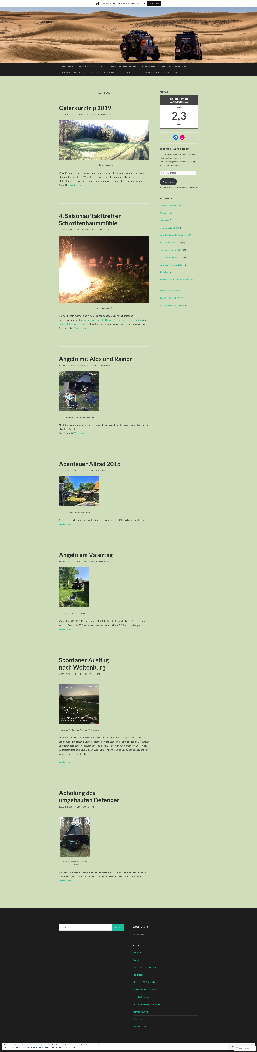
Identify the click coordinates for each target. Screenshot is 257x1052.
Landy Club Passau (68, 323)
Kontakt (99, 66)
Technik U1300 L (130, 73)
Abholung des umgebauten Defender (89, 796)
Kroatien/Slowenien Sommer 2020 (175, 235)
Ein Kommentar (86, 807)
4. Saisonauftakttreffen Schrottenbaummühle (90, 219)
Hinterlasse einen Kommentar (94, 114)
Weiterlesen (78, 185)
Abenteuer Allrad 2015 (90, 463)
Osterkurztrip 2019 (85, 107)
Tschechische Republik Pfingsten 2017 (177, 279)
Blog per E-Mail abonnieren (175, 149)
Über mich (171, 73)
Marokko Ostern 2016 (170, 242)
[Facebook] (175, 137)
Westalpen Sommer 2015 (171, 305)
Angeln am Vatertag (86, 554)
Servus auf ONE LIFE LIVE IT (146, 989)
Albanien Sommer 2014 (170, 205)
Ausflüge (164, 220)
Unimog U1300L (152, 73)
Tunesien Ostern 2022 (170, 298)
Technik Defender (71, 73)
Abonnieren (168, 182)
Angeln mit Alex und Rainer (95, 358)
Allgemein (164, 213)
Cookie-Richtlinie (69, 1047)
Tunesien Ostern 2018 (170, 290)
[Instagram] (182, 137)
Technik (163, 272)
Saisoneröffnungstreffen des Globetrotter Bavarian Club (113, 319)
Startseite (67, 66)
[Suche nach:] (91, 927)
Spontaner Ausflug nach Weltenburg (84, 663)
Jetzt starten (154, 3)
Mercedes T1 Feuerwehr (173, 66)
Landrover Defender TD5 (123, 66)
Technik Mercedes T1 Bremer (101, 73)
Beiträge (83, 66)
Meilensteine (148, 66)
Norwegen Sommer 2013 (171, 250)
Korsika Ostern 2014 (169, 227)
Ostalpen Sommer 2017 (171, 257)
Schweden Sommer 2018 (171, 264)
